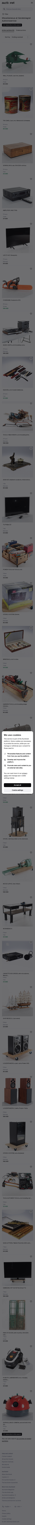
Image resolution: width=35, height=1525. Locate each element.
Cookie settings (17, 790)
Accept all (17, 785)
